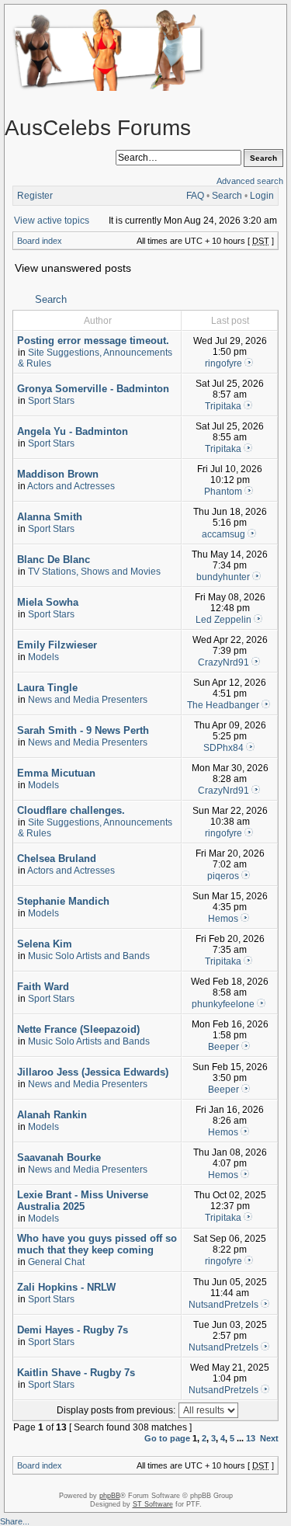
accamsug (223, 534)
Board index (39, 240)
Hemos (223, 918)
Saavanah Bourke (59, 1157)
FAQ (195, 195)
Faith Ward (43, 986)
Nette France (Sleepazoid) (78, 1029)
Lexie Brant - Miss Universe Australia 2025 (82, 1200)
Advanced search (250, 181)
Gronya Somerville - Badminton (93, 389)
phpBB (109, 1496)
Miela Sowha (47, 602)
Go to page (167, 1438)
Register (35, 195)
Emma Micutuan (56, 773)
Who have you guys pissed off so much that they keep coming (97, 1244)
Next (269, 1438)
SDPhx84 (223, 747)
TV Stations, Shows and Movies (94, 571)
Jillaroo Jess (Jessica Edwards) (92, 1072)
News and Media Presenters (87, 699)
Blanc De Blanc (53, 559)
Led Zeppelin (223, 619)
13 (250, 1438)
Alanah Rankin (52, 1115)
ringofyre (223, 363)
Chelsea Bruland (56, 858)
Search (227, 195)
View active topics (51, 220)
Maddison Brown (58, 474)
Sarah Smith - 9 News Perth (83, 730)
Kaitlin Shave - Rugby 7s (76, 1372)
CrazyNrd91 (223, 662)
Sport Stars (51, 400)
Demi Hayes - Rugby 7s (72, 1330)
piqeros (223, 876)
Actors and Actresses (71, 486)
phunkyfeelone (223, 1004)
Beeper (223, 1046)
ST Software (153, 1504)
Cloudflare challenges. (71, 810)
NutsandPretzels (223, 1304)
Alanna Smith (49, 517)
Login (262, 195)
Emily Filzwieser (57, 645)
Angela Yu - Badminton (72, 431)
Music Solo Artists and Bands (89, 956)
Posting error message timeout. (93, 340)
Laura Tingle (47, 687)
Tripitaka (223, 406)
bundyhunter (223, 577)
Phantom (223, 491)
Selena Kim (44, 944)
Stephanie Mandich (63, 901)
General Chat (56, 1262)
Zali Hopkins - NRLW (66, 1287)
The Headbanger (223, 705)
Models (43, 657)
